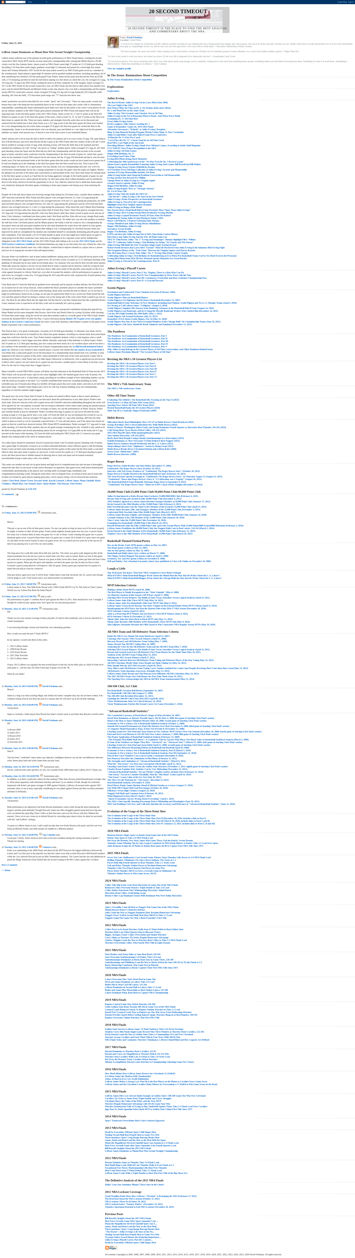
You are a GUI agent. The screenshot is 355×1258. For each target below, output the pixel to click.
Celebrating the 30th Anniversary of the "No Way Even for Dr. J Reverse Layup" (145, 161)
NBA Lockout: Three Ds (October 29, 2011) (125, 1201)
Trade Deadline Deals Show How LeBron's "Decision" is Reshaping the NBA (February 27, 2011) (151, 1196)
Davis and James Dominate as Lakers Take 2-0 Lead (129, 982)
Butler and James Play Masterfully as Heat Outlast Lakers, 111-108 (136, 990)
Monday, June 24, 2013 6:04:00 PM (21, 686)
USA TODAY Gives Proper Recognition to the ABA (131, 148)
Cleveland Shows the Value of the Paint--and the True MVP (133, 1101)
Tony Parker (76, 483)
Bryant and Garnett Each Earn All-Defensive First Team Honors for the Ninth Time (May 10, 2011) (154, 652)
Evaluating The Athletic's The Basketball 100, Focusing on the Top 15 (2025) (143, 400)
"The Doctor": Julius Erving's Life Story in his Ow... (129, 1232)
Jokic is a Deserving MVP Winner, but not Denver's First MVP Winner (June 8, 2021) (147, 614)
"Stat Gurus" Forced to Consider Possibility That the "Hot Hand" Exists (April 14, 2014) (149, 774)
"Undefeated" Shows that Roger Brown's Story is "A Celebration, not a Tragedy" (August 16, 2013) (154, 479)
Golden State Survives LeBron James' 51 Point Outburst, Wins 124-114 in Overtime (144, 1029)
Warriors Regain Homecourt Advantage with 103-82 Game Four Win (137, 1104)
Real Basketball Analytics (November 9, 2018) (128, 782)
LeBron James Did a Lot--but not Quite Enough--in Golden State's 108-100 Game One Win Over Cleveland (155, 1096)
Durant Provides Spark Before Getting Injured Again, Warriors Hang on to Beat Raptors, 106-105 (151, 1015)
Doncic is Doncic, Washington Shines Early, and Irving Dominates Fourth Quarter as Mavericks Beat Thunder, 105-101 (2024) (166, 427)
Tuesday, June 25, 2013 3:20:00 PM (21, 835)
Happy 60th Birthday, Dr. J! (120, 153)
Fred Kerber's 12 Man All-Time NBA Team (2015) (131, 402)
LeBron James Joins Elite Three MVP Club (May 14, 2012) (135, 600)
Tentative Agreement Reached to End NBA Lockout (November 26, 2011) (139, 1207)
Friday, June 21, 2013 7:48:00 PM (20, 584)
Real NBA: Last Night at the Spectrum (125, 143)
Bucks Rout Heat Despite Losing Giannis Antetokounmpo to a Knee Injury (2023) (145, 438)
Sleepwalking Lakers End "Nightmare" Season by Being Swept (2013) (140, 446)
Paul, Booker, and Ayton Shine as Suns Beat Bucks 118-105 (132, 954)
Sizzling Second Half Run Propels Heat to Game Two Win (132, 1135)
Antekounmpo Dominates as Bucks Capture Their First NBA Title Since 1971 (141, 968)
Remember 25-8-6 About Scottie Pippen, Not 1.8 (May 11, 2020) (137, 319)
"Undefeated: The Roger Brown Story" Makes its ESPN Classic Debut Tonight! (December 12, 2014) (154, 484)
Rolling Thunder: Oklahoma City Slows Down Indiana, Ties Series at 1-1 (141, 860)
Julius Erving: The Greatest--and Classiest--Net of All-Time (135, 113)
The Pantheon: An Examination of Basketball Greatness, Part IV (137, 344)
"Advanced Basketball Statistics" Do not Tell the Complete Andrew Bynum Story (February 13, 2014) (155, 772)
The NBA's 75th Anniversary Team (124, 388)
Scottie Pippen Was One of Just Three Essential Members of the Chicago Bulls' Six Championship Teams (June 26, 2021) (163, 321)
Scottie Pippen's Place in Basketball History (127, 297)
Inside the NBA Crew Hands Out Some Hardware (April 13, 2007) (138, 636)
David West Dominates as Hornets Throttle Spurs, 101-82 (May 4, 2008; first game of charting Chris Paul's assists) (160, 718)
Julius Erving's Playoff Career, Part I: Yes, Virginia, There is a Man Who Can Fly (145, 272)
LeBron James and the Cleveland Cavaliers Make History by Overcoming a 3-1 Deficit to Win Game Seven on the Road (161, 1084)
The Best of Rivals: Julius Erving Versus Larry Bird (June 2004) (137, 102)
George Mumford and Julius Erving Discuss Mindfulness (134, 223)
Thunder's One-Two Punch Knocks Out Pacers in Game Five (136, 868)
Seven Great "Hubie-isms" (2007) (123, 451)
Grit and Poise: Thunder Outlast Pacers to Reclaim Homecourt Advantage (142, 865)
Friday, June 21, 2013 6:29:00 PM (20, 513)
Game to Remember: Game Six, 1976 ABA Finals (130, 127)
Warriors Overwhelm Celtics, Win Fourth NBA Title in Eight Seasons (137, 943)
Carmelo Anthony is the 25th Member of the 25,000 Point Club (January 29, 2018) (145, 517)
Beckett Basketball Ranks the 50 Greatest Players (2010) (133, 408)
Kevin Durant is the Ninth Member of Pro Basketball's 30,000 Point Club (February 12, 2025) (151, 531)
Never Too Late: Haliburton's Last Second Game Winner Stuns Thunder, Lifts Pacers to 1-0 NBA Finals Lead (159, 857)
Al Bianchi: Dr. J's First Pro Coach (123, 137)
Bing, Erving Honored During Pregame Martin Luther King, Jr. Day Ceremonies (145, 132)
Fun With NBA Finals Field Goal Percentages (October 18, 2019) (137, 788)
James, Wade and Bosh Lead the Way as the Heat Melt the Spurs (135, 1140)
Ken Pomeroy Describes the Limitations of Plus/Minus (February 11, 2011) (142, 758)
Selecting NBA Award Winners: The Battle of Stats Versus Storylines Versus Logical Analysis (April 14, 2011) (158, 598)
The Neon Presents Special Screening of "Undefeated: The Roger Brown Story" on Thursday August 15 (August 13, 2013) (164, 476)
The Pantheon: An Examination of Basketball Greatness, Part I (137, 336)
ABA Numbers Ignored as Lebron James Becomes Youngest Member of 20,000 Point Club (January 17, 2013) (158, 501)
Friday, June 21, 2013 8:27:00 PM (20, 596)
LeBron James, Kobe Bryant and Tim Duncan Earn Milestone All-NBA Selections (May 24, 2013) (153, 673)
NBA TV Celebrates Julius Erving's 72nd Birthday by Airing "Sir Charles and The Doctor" (150, 242)
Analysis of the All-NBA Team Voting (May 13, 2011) (132, 655)
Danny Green (26, 480)
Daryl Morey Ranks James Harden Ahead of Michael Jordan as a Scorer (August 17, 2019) (150, 785)
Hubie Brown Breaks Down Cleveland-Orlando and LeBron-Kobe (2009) (141, 449)
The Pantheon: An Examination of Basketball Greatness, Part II (137, 338)
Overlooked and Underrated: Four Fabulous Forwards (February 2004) (141, 292)
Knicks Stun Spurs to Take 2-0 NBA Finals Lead (130, 838)
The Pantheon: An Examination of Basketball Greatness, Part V (137, 346)
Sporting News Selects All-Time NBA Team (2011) (130, 405)
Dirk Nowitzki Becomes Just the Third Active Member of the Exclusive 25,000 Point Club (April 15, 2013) (156, 507)
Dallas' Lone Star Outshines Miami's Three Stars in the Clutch (134, 1184)
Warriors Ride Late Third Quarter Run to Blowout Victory (133, 932)
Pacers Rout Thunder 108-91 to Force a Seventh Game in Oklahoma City (141, 871)
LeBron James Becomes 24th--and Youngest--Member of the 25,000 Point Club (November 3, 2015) (153, 509)
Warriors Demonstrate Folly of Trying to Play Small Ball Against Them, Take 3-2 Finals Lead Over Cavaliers (156, 1106)
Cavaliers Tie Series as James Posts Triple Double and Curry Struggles (138, 1098)
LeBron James (72, 480)
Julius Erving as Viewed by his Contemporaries (129, 202)
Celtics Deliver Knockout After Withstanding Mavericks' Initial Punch (138, 890)
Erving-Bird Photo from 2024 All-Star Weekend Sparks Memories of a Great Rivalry (147, 258)
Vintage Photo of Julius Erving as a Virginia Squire (131, 180)
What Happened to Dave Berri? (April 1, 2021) (129, 796)
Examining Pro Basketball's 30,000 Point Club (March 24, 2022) (137, 523)
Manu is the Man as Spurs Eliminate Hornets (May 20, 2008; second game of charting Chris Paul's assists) (156, 721)
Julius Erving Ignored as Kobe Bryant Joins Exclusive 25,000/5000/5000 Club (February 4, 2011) (152, 496)
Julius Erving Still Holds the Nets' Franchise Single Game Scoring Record (141, 245)
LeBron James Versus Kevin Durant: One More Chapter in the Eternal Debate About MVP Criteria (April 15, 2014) (162, 606)
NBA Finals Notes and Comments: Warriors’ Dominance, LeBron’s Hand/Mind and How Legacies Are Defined (157, 1040)
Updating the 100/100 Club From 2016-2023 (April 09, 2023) (135, 698)
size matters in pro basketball (88, 350)
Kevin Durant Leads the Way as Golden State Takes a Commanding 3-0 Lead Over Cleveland (149, 1034)
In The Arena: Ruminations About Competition (129, 79)
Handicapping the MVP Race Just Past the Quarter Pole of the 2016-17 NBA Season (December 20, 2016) (156, 608)
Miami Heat (17, 483)
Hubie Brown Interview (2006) (121, 454)
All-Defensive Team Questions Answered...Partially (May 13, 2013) (138, 671)
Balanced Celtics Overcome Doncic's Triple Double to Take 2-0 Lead (137, 887)
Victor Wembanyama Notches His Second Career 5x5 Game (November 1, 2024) (144, 704)
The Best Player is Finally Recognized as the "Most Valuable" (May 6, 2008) (143, 592)
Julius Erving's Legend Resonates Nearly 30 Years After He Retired (139, 215)
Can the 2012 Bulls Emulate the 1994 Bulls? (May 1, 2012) (134, 313)
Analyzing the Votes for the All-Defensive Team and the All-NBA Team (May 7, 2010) (147, 647)
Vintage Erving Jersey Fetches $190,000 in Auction (131, 167)
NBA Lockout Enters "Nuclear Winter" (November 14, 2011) (134, 1204)
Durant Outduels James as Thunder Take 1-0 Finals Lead (132, 1162)
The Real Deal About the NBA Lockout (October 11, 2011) (132, 1199)
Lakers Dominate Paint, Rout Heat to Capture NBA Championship (136, 992)
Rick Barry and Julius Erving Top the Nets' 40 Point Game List (137, 237)
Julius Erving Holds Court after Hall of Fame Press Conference (137, 135)
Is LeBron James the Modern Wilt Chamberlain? (128, 1076)
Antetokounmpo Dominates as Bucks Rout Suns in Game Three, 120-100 (139, 960)
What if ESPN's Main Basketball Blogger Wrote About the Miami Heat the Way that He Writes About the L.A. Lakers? (163, 575)
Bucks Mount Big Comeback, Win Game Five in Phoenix (132, 965)
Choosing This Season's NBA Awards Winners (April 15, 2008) (136, 639)
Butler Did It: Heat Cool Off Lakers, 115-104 (126, 984)
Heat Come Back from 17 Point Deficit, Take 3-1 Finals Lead (133, 1170)
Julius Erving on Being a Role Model (124, 207)
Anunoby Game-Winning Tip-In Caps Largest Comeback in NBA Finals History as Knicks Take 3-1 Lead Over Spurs (162, 843)
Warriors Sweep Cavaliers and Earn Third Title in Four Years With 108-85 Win (142, 1037)
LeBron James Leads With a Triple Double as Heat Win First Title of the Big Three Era (146, 1173)
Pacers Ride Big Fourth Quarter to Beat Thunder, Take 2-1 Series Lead (141, 862)
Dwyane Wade (41, 480)
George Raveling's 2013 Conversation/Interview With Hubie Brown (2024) (142, 425)
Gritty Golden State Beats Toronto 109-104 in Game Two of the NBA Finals (140, 1007)
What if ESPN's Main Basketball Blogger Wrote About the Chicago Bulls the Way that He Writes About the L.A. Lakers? (164, 578)
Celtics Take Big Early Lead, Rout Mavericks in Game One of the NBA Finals (141, 885)
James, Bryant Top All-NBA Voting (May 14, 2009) (131, 644)
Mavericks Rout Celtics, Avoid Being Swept (125, 893)
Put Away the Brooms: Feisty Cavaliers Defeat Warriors (131, 1059)
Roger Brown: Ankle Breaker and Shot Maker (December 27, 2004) (139, 466)
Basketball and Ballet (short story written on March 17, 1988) (136, 553)
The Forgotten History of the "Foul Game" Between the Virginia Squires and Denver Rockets (151, 250)
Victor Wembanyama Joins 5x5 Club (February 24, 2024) (134, 701)
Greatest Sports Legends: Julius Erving (125, 183)
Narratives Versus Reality (119, 229)
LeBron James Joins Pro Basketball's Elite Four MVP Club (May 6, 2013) (142, 603)
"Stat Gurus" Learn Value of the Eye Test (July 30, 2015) (134, 777)
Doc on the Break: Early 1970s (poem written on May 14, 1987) (137, 545)
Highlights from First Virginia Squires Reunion (129, 204)
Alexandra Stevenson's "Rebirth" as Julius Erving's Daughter (136, 129)
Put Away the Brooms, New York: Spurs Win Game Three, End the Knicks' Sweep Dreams (150, 840)
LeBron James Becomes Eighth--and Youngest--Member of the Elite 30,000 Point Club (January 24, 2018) (156, 515)
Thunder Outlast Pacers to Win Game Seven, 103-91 (131, 873)
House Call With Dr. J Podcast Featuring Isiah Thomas (133, 221)
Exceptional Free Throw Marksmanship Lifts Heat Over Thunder (136, 1168)
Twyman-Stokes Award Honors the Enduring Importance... (133, 1237)
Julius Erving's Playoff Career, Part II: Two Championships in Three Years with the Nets (149, 275)
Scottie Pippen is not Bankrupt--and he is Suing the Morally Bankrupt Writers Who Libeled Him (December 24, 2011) (162, 311)
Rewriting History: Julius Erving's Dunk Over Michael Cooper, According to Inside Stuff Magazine (154, 145)
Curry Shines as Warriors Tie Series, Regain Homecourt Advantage (136, 937)
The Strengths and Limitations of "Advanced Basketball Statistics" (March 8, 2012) (146, 761)
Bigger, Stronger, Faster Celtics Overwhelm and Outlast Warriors (135, 935)
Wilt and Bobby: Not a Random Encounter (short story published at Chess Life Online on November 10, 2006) (159, 561)
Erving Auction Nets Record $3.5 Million (126, 178)
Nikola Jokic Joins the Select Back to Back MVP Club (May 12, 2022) (140, 619)
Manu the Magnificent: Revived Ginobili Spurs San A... (131, 1224)
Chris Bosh (14, 480)
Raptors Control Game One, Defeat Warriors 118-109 (130, 1004)
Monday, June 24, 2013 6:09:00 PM (21, 748)
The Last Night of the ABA (120, 105)
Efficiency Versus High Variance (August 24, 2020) (131, 790)
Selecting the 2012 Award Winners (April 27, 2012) (131, 657)
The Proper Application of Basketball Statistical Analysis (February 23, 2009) (143, 737)
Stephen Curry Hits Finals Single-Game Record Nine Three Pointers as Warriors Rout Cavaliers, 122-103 (154, 1032)
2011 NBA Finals (87, 241)
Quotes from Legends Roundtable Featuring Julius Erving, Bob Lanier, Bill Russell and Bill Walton (154, 164)
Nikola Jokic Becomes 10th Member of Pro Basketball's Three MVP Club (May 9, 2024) (148, 622)
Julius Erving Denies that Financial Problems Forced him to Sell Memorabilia (143, 175)
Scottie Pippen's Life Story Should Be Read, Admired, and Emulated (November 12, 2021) (149, 324)
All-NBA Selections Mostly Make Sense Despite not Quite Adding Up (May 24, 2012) (146, 663)
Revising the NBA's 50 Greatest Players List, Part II (131, 366)
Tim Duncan (63, 483)
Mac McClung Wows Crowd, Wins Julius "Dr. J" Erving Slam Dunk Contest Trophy (147, 253)
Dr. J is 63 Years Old (116, 191)
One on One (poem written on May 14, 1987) (128, 550)
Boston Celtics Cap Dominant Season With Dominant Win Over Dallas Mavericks (143, 895)
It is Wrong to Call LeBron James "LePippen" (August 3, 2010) (137, 305)
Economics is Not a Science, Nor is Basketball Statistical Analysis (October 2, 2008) (145, 723)
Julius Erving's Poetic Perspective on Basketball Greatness (134, 199)
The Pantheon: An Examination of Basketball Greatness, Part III (137, 341)
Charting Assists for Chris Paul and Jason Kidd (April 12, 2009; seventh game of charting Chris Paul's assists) (158, 745)
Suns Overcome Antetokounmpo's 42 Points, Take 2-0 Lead (133, 957)
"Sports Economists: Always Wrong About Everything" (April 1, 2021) (140, 799)
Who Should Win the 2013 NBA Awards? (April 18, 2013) (134, 665)
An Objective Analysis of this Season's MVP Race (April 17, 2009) (138, 595)
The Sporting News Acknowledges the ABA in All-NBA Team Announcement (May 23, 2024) (150, 679)
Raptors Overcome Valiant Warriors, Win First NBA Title (132, 1017)
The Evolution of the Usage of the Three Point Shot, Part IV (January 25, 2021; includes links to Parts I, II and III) (161, 823)
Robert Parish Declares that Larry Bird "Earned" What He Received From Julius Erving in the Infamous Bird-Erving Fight (166, 247)
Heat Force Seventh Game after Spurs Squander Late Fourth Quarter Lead (140, 1145)
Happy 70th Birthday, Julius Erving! (124, 226)
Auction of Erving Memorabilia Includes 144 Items (131, 172)
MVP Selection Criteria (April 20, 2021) (125, 611)
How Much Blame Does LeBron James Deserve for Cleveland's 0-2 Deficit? (140, 1073)
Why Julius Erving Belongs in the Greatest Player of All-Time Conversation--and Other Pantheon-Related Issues (160, 349)
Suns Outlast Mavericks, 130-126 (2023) (125, 435)
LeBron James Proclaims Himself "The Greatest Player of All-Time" (139, 352)
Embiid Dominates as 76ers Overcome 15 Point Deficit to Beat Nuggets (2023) (143, 441)
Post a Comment (9, 865)
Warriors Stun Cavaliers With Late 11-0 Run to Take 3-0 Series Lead (137, 1057)
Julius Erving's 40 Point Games (122, 151)
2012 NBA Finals (24, 241)
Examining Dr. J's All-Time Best (122, 119)
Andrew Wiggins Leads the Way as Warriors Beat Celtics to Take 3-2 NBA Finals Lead (146, 940)
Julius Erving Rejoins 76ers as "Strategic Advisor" (131, 188)
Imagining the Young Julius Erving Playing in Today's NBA (135, 218)
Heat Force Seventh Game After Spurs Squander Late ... (131, 1221)
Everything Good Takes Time (121, 156)
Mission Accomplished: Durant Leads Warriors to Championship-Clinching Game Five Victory (149, 1062)
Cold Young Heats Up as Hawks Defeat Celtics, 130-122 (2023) (136, 430)
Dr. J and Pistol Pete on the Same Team (125, 110)
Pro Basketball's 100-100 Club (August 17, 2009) (130, 693)
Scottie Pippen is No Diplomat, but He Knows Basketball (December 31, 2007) (143, 300)
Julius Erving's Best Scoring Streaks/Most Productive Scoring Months (140, 212)
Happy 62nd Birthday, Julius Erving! (124, 186)
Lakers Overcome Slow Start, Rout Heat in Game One (130, 979)
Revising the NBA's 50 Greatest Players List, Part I (131, 363)
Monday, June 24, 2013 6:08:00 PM (21, 720)
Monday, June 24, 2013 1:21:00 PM (21, 609)
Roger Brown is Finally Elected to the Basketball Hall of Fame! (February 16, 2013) (146, 474)
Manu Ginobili (87, 480)
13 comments (8, 494)
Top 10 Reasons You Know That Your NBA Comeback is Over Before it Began (144, 573)
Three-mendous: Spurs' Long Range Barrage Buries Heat (132, 1137)
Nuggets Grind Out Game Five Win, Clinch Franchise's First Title (136, 918)
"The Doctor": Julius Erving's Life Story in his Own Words (135, 196)
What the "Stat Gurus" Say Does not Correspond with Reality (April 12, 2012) (144, 764)
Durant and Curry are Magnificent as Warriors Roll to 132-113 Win (137, 1054)
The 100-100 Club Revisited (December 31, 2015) (130, 696)
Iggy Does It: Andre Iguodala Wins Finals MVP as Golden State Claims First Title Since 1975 (148, 1109)
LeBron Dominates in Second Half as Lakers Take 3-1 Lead (133, 987)
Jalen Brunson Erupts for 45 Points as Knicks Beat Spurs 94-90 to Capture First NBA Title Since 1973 (155, 846)
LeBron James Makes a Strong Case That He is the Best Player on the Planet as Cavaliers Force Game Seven (156, 1081)
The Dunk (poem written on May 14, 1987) (127, 548)
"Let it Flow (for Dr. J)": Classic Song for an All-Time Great (135, 140)
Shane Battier (49, 483)
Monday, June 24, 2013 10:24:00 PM (21, 776)
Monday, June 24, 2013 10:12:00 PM (21, 767)
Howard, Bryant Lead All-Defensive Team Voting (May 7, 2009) (137, 641)
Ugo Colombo (48, 835)
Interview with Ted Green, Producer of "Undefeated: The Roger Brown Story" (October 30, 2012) (153, 471)
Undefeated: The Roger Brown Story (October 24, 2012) (133, 468)
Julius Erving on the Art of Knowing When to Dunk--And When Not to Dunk (143, 116)
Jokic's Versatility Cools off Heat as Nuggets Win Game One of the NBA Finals (141, 907)
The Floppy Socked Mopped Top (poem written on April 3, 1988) (137, 556)
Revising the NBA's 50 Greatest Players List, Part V (131, 374)
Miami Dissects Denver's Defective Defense (125, 910)
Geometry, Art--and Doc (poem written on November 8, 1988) (136, 558)
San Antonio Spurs (33, 483)
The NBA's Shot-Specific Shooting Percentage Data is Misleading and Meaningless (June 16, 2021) (153, 801)
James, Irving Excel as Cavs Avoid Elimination (127, 1079)
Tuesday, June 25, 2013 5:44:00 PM (21, 847)
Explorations (113, 91)
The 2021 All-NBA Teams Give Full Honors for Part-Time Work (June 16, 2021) (144, 676)
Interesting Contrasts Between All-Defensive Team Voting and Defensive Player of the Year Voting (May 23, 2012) (160, 660)
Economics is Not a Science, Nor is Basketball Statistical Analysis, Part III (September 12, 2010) (151, 753)
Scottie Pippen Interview (118, 295)
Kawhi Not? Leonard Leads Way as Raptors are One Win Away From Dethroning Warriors (148, 1012)
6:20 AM (32, 489)
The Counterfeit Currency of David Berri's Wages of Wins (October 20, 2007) (143, 715)
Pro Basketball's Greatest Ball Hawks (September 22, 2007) (135, 690)
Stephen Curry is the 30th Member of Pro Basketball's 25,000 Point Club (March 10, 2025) (149, 533)
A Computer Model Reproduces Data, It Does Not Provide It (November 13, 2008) (145, 729)
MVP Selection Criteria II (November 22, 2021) (129, 616)
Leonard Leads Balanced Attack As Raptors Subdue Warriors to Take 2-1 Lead (142, 1009)
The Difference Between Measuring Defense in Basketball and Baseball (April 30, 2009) (148, 747)
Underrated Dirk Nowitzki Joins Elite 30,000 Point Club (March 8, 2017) (141, 512)
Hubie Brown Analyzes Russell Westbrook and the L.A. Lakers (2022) (140, 443)
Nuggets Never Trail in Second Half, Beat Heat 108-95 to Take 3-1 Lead (138, 915)
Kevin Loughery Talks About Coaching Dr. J (128, 124)
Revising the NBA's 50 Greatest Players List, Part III (132, 369)
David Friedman (50, 686)
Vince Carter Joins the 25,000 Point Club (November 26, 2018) (136, 520)
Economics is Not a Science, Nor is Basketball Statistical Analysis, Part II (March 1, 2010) (149, 750)
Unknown (47, 847)
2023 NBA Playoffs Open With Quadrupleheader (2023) (133, 433)
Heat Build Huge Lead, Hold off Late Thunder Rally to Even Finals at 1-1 (139, 1165)
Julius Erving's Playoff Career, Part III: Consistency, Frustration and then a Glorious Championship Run (156, 278)
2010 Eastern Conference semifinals (18, 244)
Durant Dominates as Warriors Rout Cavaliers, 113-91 (130, 1051)
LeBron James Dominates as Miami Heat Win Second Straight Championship (141, 1151)
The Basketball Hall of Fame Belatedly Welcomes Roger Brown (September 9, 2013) (146, 482)
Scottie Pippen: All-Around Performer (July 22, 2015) (132, 316)
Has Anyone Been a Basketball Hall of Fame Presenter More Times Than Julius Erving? (148, 210)
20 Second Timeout (178, 11)
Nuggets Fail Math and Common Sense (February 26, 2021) (135, 793)
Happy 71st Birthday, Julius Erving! (124, 231)
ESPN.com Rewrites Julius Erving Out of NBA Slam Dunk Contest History (142, 234)
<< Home (6, 870)
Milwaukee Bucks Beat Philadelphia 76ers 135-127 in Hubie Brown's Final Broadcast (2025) (150, 422)
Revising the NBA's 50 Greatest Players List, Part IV (132, 371)
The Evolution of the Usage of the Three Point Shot (131, 815)
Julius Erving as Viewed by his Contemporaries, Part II (133, 261)
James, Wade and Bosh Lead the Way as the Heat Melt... (131, 1226)
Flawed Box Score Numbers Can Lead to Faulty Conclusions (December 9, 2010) (145, 755)
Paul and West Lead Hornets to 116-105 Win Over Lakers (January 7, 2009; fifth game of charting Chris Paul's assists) (162, 734)
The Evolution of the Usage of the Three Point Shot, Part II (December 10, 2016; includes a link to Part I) (156, 818)
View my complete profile (119, 68)
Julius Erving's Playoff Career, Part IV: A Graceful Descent (135, 280)
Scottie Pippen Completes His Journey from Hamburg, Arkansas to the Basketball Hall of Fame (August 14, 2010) (160, 308)
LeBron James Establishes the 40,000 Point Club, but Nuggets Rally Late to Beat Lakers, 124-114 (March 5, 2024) (160, 528)
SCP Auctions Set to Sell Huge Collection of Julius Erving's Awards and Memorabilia (147, 170)
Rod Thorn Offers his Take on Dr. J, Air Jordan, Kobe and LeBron (139, 108)
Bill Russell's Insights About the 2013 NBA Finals (128, 1148)
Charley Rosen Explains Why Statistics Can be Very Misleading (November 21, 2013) (147, 769)
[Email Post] (16, 494)
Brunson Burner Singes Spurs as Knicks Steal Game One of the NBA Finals (142, 835)
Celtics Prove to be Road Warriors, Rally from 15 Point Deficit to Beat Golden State (144, 929)
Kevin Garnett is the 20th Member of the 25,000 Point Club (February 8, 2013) (144, 504)
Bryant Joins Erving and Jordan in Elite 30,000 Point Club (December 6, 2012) (144, 499)
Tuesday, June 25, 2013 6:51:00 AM (21, 797)
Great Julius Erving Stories (120, 121)
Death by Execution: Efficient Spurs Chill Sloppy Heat (130, 1132)
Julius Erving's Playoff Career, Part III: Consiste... (128, 1240)
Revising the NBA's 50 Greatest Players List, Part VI (132, 377)
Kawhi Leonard (56, 480)
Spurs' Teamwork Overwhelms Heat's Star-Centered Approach (134, 1120)
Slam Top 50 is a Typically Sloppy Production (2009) (131, 410)
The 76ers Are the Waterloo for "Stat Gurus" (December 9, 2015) (138, 780)
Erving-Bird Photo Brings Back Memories (127, 159)
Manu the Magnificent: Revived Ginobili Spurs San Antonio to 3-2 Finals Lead (142, 1143)
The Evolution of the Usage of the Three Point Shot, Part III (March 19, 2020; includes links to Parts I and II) (158, 821)
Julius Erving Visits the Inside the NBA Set (127, 194)
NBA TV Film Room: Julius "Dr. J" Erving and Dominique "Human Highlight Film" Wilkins (151, 239)
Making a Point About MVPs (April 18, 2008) (128, 589)
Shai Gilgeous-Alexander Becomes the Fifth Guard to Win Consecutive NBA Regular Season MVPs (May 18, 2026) (161, 624)
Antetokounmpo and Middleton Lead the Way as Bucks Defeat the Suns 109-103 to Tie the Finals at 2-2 (153, 962)
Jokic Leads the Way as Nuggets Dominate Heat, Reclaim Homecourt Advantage (142, 912)
